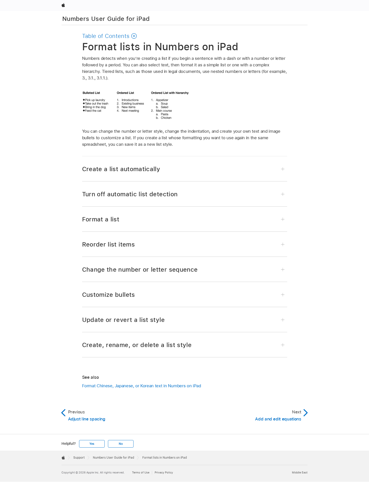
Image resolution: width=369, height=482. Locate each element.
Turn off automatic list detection (130, 194)
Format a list (100, 219)
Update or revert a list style (123, 319)
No (121, 444)
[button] (109, 36)
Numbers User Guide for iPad (106, 18)
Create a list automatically (121, 169)
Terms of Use (140, 472)
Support (79, 457)
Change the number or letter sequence (140, 269)
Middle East (300, 472)
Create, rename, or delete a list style (137, 345)
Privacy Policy (164, 472)
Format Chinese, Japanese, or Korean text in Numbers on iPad (141, 385)
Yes (91, 444)
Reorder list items (108, 244)
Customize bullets (108, 294)
